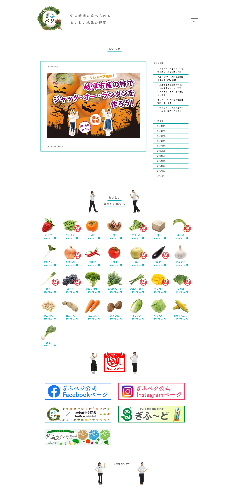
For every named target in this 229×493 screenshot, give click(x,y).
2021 (159, 150)
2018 (159, 165)
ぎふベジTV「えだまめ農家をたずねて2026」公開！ (170, 78)
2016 (159, 175)
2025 (159, 130)
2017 (159, 170)
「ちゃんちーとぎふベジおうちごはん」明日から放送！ (170, 109)
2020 (159, 155)
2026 (159, 125)
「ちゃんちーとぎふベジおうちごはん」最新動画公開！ (170, 70)
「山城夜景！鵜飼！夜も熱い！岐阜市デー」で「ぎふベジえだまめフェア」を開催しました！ (170, 89)
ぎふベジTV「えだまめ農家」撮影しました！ (170, 101)
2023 (159, 140)
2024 (159, 135)
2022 (159, 145)
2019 (159, 160)
